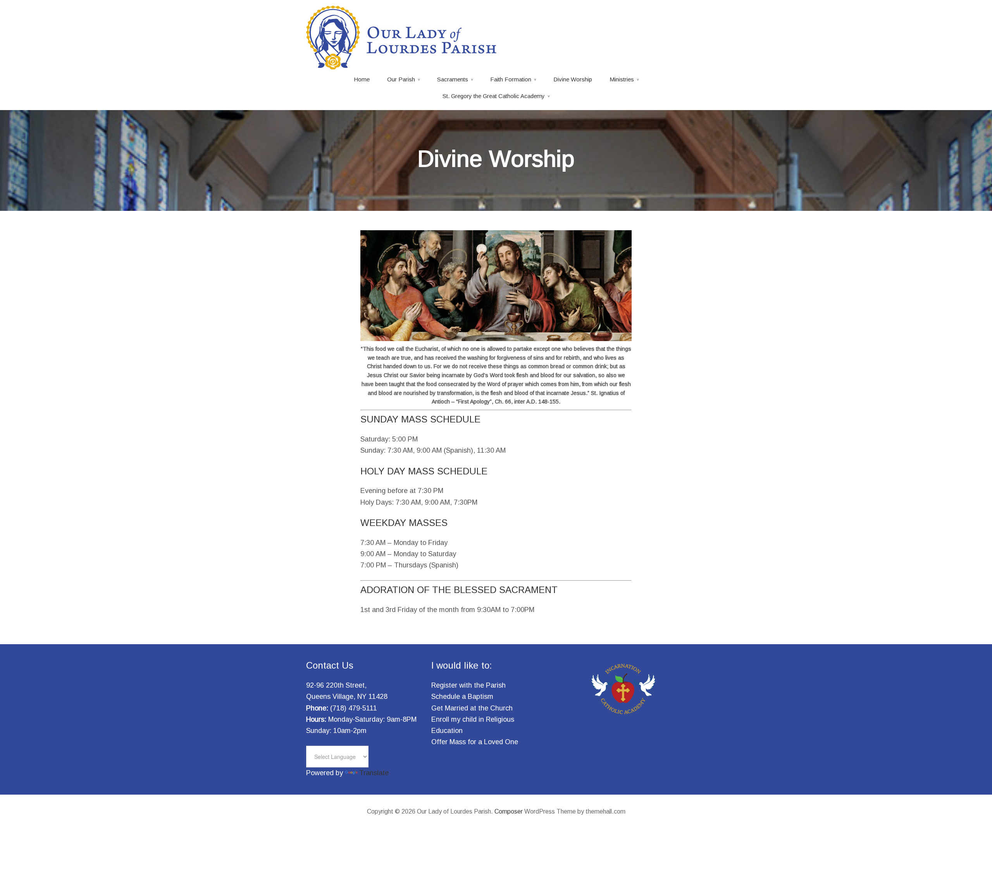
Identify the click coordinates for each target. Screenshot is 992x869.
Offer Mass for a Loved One (474, 742)
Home (362, 79)
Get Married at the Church (472, 708)
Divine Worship (572, 79)
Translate (374, 773)
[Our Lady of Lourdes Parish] (403, 64)
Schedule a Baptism (462, 696)
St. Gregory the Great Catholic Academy (494, 96)
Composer (508, 811)
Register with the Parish (468, 685)
